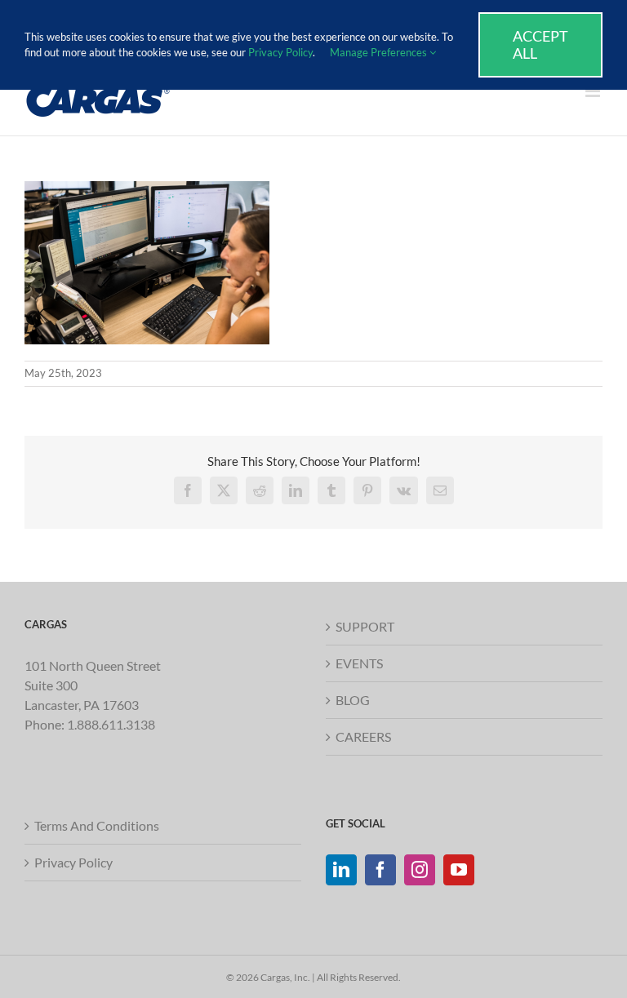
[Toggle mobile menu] (594, 91)
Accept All (540, 44)
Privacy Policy (73, 862)
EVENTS (359, 663)
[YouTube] (458, 869)
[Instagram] (419, 869)
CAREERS (363, 736)
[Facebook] (380, 869)
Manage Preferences (379, 52)
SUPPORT (365, 626)
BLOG (353, 699)
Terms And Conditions (96, 825)
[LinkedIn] (341, 869)
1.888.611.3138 (111, 724)
